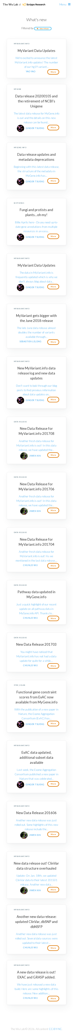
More (53, 72)
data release (44, 29)
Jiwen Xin (35, 455)
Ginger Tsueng (35, 128)
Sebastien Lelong (30, 341)
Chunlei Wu (30, 565)
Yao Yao (30, 71)
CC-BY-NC (55, 1029)
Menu (62, 4)
